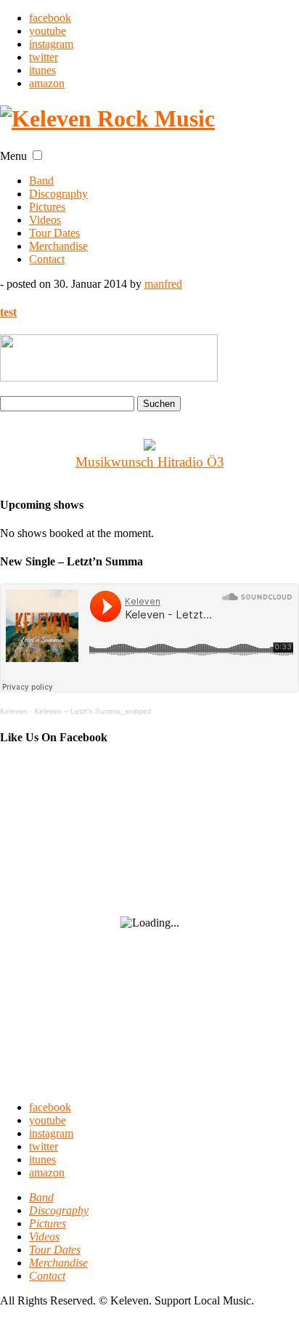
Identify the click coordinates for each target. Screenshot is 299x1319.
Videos (45, 220)
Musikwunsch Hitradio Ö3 (149, 461)
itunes (42, 70)
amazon (47, 83)
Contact (47, 259)
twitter (43, 57)
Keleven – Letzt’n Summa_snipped (93, 711)
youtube (47, 31)
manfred (163, 284)
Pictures (47, 207)
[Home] (107, 118)
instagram (51, 44)
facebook (50, 18)
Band (41, 180)
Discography (58, 193)
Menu (13, 156)
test (8, 312)
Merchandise (58, 246)
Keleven (14, 711)
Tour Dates (54, 233)
